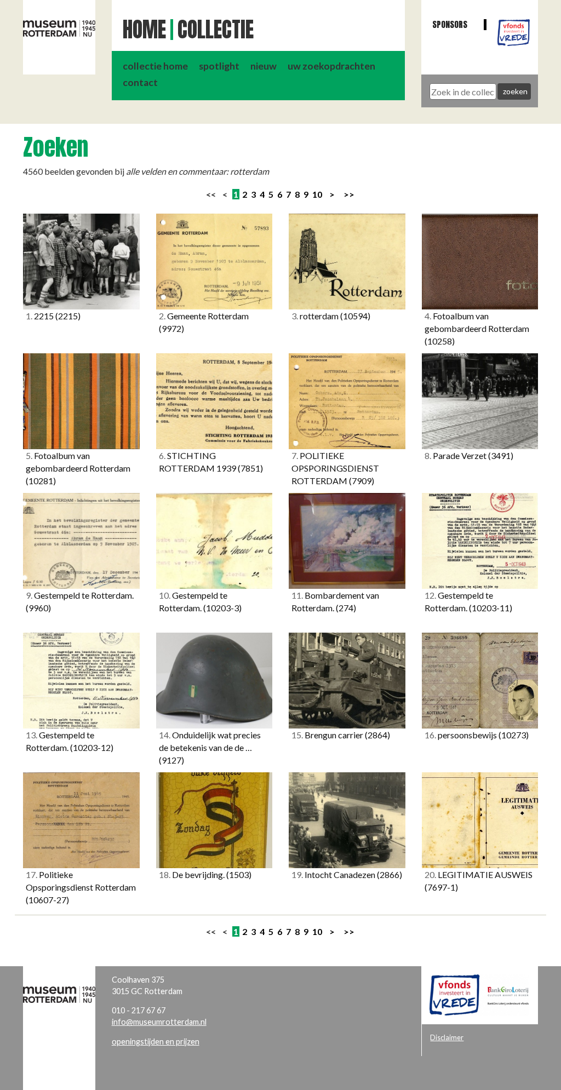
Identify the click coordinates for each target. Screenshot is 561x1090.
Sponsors (449, 24)
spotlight (219, 66)
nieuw (263, 66)
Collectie (216, 29)
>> (349, 194)
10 (317, 194)
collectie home (155, 66)
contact (140, 82)
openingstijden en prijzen (155, 1041)
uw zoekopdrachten (331, 66)
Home (144, 29)
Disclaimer (446, 1037)
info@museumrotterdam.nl (159, 1021)
